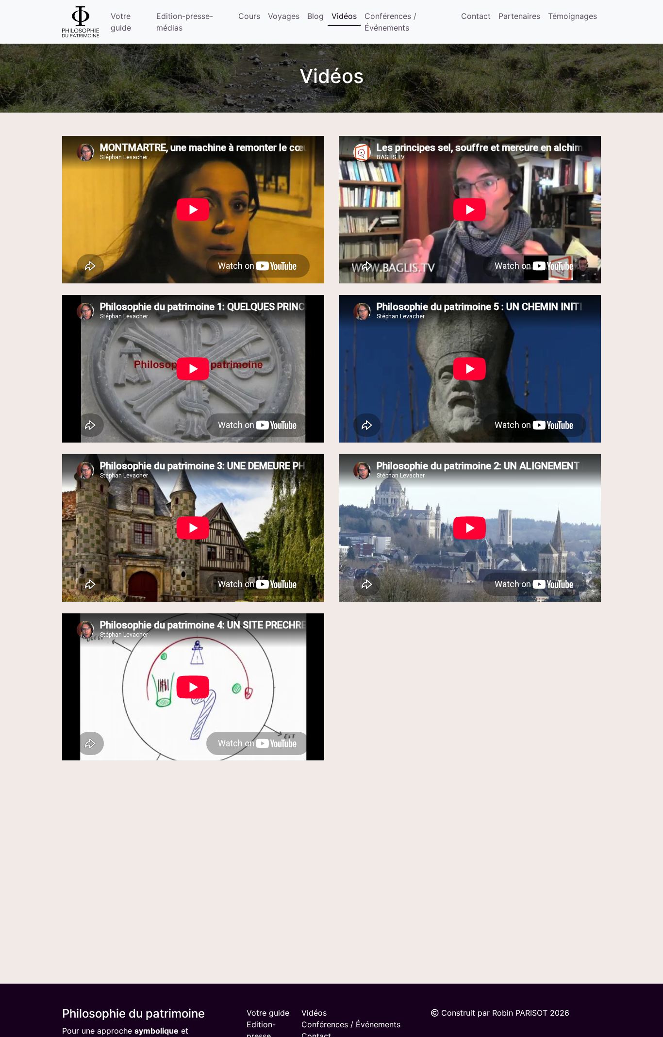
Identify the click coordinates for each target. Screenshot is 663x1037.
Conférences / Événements (390, 22)
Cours (249, 16)
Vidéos (344, 16)
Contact (476, 16)
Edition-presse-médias (184, 22)
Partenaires (519, 16)
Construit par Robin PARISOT (494, 1013)
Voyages (283, 16)
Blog (315, 16)
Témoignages (572, 16)
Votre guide (121, 22)
